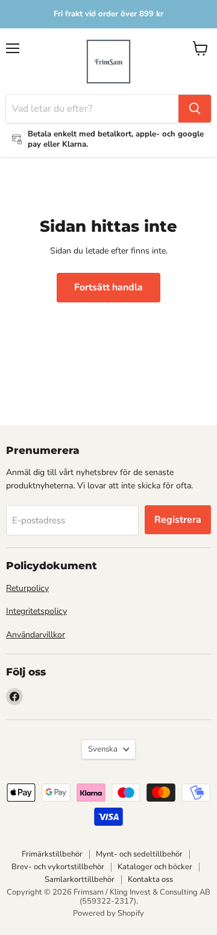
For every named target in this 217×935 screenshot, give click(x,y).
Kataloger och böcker (155, 866)
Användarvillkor (35, 634)
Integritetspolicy (36, 611)
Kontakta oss (150, 879)
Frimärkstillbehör (52, 854)
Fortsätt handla (108, 287)
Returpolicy (27, 588)
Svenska (103, 749)
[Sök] (194, 109)
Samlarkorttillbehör (80, 879)
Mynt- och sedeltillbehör (139, 854)
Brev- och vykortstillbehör (57, 866)
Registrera (177, 519)
